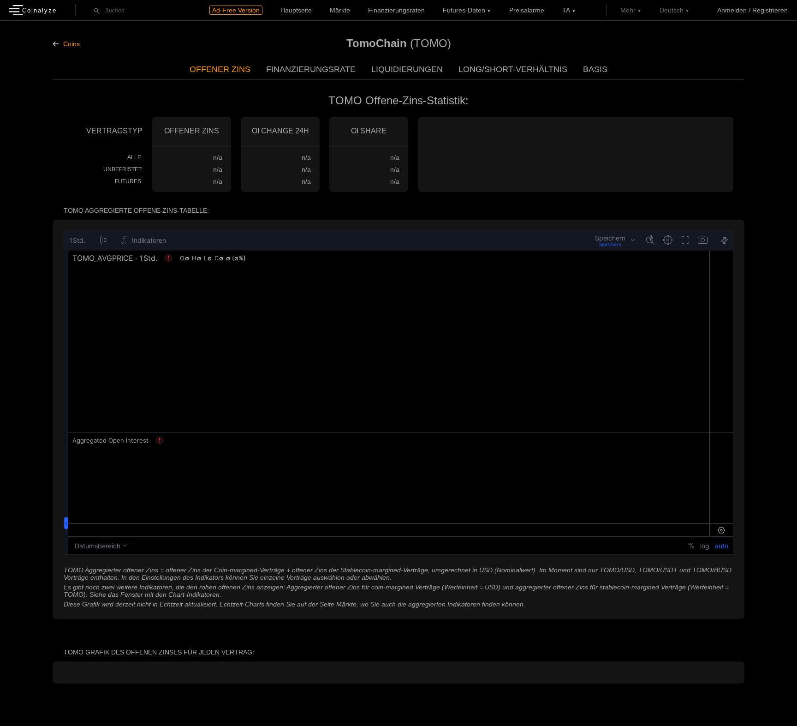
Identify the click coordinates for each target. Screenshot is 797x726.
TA (566, 10)
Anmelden (732, 10)
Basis (595, 69)
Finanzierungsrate (311, 69)
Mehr (628, 10)
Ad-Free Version (236, 10)
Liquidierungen (407, 69)
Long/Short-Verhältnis (512, 69)
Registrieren (770, 10)
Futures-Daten (464, 10)
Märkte (340, 10)
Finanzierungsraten (396, 10)
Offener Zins (220, 69)
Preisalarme (526, 10)
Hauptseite (296, 10)
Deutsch (672, 10)
